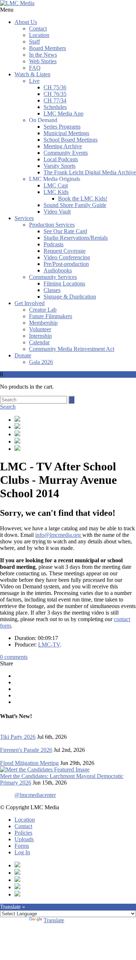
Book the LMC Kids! (82, 198)
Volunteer (40, 329)
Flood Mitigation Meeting (29, 763)
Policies (23, 833)
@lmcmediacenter (35, 795)
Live (34, 81)
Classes (52, 290)
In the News (43, 55)
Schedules (55, 107)
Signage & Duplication (70, 296)
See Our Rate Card (65, 231)
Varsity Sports (59, 166)
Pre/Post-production (66, 264)
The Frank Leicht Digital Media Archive (90, 172)
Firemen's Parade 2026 (26, 750)
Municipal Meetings (66, 133)
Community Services (53, 277)
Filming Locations (64, 283)
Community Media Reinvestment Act (71, 349)
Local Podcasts (61, 159)
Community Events (66, 153)
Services (24, 218)
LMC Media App (63, 113)
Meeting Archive (63, 146)
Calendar (39, 342)
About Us (26, 22)
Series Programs (62, 126)
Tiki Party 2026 (18, 737)
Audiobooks (58, 270)
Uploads (24, 839)
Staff (34, 42)
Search (8, 407)
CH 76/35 (55, 94)
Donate (23, 355)
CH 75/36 (55, 87)
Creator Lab (43, 310)
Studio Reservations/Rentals (76, 238)
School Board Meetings (71, 140)
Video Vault (57, 211)
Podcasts (53, 244)
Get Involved (30, 303)
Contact (38, 28)
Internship (40, 336)
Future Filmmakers (50, 316)
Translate (54, 920)
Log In (22, 852)
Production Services (52, 225)
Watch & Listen (32, 74)
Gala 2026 (41, 362)
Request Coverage (65, 251)
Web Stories (43, 61)
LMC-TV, (49, 644)
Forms (22, 846)
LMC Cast (56, 185)
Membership (43, 323)
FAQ (35, 68)
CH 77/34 (55, 100)
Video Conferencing (67, 257)
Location (39, 35)
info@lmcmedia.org (58, 535)
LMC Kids (56, 192)
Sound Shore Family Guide (75, 205)
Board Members (47, 48)
